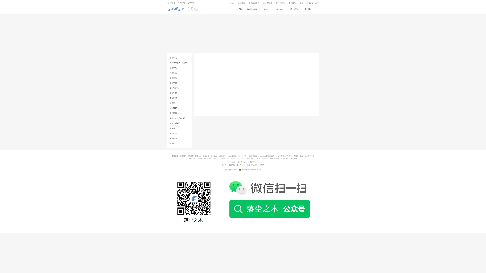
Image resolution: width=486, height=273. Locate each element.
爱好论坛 (214, 156)
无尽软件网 (285, 158)
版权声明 (173, 108)
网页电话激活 (254, 3)
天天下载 (294, 158)
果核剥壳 (183, 156)
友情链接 (173, 78)
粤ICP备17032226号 (231, 170)
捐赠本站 (173, 83)
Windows (280, 9)
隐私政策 (173, 144)
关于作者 (173, 73)
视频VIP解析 (253, 9)
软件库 (200, 158)
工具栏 (307, 9)
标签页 (172, 103)
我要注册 (181, 3)
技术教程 (294, 9)
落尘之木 (176, 9)
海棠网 (216, 158)
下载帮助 (292, 3)
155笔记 (265, 158)
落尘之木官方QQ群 (177, 118)
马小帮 (244, 156)
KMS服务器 (267, 3)
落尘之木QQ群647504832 (309, 3)
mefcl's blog (207, 158)
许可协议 (247, 165)
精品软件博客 (274, 158)
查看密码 (173, 98)
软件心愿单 (280, 3)
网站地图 (261, 165)
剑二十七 (241, 158)
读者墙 (172, 128)
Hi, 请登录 (171, 3)
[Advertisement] (243, 33)
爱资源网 (222, 156)
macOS (267, 9)
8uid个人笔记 (231, 158)
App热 (222, 158)
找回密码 (190, 3)
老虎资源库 (249, 158)
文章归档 (173, 93)
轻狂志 (190, 156)
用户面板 (173, 113)
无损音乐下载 (309, 156)
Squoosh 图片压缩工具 (266, 156)
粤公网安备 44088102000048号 (251, 170)
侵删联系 (173, 68)
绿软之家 (192, 158)
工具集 (258, 158)
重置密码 (173, 139)
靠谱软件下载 (298, 156)
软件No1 (198, 156)
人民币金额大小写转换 (178, 63)
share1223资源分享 (234, 156)
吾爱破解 (206, 156)
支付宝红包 (174, 88)
